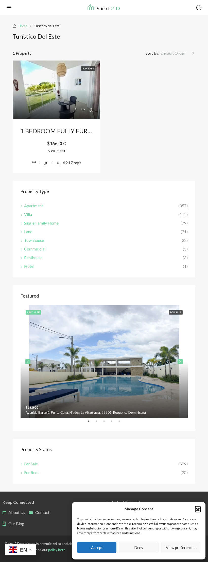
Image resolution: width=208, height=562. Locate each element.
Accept (97, 547)
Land (28, 231)
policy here (56, 550)
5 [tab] (121, 423)
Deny (138, 547)
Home (23, 26)
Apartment (33, 205)
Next (180, 361)
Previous (27, 361)
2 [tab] (98, 423)
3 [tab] (106, 423)
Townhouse (34, 240)
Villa (28, 214)
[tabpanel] (104, 361)
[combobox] (177, 53)
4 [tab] (114, 423)
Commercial (34, 248)
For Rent (31, 472)
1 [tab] (91, 423)
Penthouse (33, 257)
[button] (197, 508)
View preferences (180, 547)
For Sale (88, 68)
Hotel (29, 266)
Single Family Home (41, 222)
